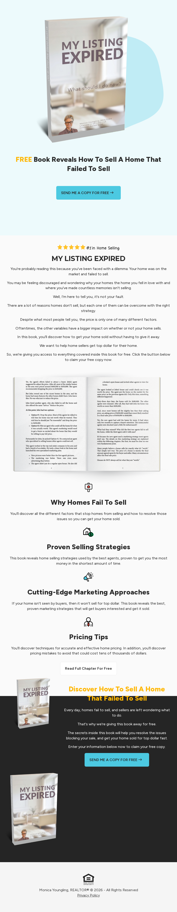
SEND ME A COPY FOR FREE (85, 193)
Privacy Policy (88, 895)
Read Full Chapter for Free (88, 668)
